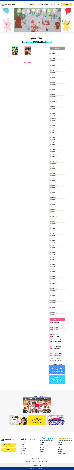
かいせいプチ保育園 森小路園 (56, 348)
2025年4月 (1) (53, 89)
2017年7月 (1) (53, 295)
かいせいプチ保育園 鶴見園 (56, 341)
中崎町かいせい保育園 (55, 322)
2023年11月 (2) (54, 130)
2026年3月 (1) (53, 63)
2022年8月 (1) (53, 166)
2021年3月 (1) (53, 204)
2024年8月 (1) (53, 108)
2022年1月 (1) (53, 182)
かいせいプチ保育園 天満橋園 (56, 343)
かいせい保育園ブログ (14, 32)
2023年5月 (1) (53, 144)
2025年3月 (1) (53, 91)
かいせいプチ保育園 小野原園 (56, 355)
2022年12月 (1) (54, 156)
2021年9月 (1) (53, 192)
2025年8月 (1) (53, 79)
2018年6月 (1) (53, 269)
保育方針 (22, 446)
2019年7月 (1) (53, 245)
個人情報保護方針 (28, 461)
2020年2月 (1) (53, 228)
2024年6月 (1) (53, 113)
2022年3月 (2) (53, 178)
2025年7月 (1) (53, 82)
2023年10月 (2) (54, 132)
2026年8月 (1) (53, 51)
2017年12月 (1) (54, 283)
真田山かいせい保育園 (55, 324)
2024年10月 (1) (54, 103)
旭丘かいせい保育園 (54, 327)
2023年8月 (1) (53, 137)
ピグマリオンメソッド (25, 453)
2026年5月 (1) (53, 58)
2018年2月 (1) (53, 278)
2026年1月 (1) (53, 67)
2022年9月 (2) (53, 163)
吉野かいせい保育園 (54, 334)
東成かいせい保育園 (54, 332)
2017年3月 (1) (53, 305)
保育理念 (22, 444)
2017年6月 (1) (53, 297)
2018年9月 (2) (53, 264)
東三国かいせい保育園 (55, 336)
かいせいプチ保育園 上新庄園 (56, 346)
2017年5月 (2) (53, 300)
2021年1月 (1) (53, 209)
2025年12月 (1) (54, 70)
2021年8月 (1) (53, 194)
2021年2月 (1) (53, 206)
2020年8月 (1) (53, 221)
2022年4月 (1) (53, 175)
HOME (10, 32)
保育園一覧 (23, 451)
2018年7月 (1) (53, 266)
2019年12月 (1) (54, 233)
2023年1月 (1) (53, 154)
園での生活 (23, 450)
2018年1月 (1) (53, 281)
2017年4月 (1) (53, 302)
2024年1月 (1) (53, 125)
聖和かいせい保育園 (54, 329)
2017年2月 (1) (53, 307)
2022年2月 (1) (53, 180)
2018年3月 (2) (53, 276)
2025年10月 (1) (54, 75)
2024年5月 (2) (53, 115)
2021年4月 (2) (53, 202)
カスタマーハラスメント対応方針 (39, 461)
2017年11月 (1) (54, 285)
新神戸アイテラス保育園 (55, 358)
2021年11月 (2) (54, 187)
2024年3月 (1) (53, 120)
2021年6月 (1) (53, 199)
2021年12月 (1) (54, 185)
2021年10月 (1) (54, 190)
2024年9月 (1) (53, 106)
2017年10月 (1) (54, 288)
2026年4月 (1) (53, 60)
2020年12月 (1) (54, 211)
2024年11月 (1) (54, 101)
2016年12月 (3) (54, 312)
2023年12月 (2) (54, 127)
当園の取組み (23, 448)
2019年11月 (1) (54, 235)
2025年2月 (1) (53, 94)
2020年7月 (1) (53, 223)
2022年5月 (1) (53, 173)
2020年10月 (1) (54, 216)
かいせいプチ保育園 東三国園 (56, 339)
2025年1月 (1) (53, 96)
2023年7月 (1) (53, 139)
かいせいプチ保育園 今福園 (56, 351)
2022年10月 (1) (54, 161)
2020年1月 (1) (53, 230)
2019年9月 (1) (53, 240)
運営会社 (47, 461)
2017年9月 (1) (53, 290)
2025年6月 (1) (53, 84)
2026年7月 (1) (53, 53)
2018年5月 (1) (53, 271)
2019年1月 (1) (53, 257)
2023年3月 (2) (53, 149)
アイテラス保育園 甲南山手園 (56, 360)
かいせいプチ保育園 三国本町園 (56, 353)
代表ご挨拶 (23, 442)
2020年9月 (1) (53, 218)
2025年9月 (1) (53, 77)
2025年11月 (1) (54, 72)
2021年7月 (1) (53, 197)
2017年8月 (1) (53, 293)
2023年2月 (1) (53, 151)
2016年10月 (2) (54, 314)
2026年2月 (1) (53, 65)
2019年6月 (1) (53, 247)
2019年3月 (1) (53, 254)
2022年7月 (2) (53, 168)
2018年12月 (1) (54, 259)
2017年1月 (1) (53, 309)
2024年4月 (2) (53, 118)
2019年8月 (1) (53, 242)
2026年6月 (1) (53, 55)
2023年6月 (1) (53, 142)
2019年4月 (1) (53, 252)
